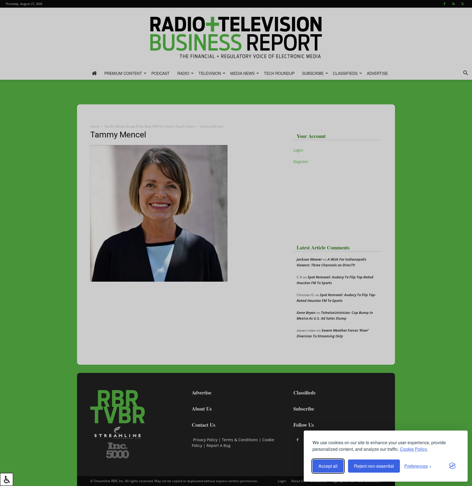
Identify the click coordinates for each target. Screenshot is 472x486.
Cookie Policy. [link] (414, 449)
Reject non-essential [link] (374, 466)
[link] (6, 479)
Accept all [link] (328, 466)
